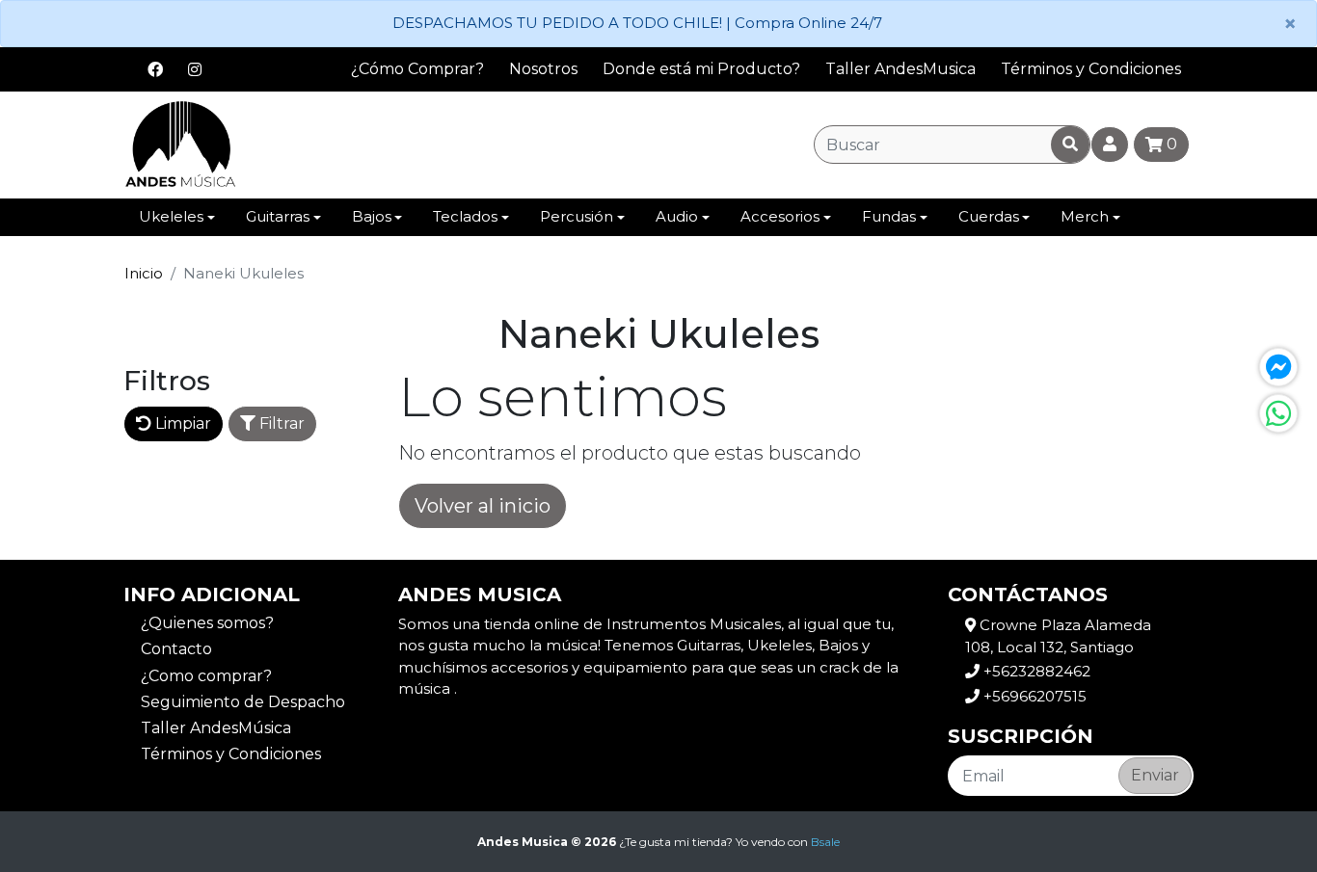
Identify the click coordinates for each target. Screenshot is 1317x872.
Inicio (143, 273)
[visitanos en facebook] (155, 69)
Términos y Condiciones (1091, 69)
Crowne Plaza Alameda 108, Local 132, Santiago (1058, 636)
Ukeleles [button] (171, 216)
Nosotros (543, 69)
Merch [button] (1085, 216)
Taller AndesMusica (900, 69)
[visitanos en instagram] (194, 69)
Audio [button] (677, 216)
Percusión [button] (576, 216)
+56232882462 (1035, 671)
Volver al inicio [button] (483, 505)
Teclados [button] (465, 216)
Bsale (825, 841)
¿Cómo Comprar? (417, 69)
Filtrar (280, 423)
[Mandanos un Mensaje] (1278, 367)
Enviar (1155, 775)
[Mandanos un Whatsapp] (1278, 413)
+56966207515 (1033, 696)
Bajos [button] (371, 216)
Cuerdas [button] (988, 216)
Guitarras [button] (277, 216)
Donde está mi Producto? (701, 69)
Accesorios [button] (780, 216)
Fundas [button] (889, 216)
